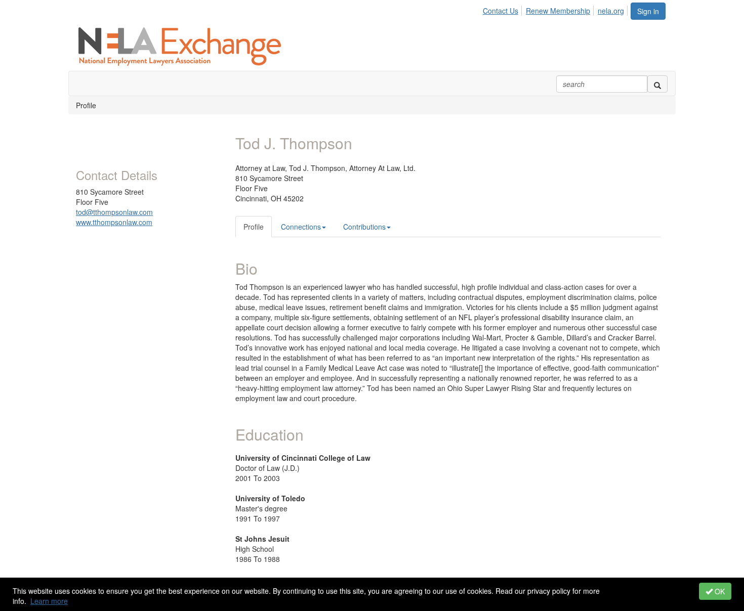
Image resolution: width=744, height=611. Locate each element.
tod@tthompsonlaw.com (114, 212)
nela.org (611, 11)
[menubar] (556, 9)
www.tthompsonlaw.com (114, 222)
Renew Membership (558, 11)
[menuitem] (503, 9)
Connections (301, 227)
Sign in (648, 11)
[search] (657, 84)
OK (719, 591)
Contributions (364, 227)
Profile (253, 227)
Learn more (49, 601)
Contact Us (500, 11)
